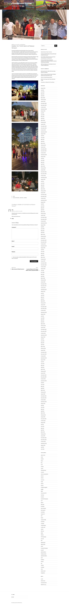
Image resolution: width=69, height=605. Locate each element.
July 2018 (42, 270)
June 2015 (42, 340)
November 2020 (44, 219)
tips (41, 563)
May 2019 (42, 253)
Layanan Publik (43, 519)
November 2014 (43, 354)
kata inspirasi (43, 510)
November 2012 (43, 397)
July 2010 (42, 447)
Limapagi (42, 523)
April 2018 (42, 276)
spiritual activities (44, 555)
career (42, 468)
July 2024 (42, 135)
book (42, 464)
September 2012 (44, 401)
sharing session (43, 553)
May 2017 (42, 297)
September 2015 (44, 335)
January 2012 (43, 416)
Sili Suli (42, 79)
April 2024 (42, 141)
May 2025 (42, 116)
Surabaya (42, 559)
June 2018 (42, 272)
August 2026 (43, 88)
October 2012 (43, 399)
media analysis (43, 525)
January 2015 (43, 350)
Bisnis (42, 460)
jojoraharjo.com (22, 3)
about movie (43, 455)
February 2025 (43, 122)
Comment (14, 227)
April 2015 (42, 344)
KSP (41, 515)
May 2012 (42, 409)
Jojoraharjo (22, 44)
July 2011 (42, 424)
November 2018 (43, 264)
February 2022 (43, 190)
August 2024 (43, 133)
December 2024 (43, 126)
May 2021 (42, 207)
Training (42, 565)
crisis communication (44, 474)
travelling (42, 567)
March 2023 (43, 166)
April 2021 (42, 209)
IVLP (14, 196)
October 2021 (43, 198)
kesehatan (43, 512)
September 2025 (44, 109)
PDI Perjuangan (43, 536)
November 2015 (43, 331)
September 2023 (44, 154)
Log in (42, 578)
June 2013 (42, 384)
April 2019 (42, 255)
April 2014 (42, 367)
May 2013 (42, 386)
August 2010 (43, 445)
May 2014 (42, 365)
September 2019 (44, 245)
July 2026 (42, 90)
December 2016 (43, 306)
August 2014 (43, 359)
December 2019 (43, 240)
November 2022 (43, 173)
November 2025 (43, 105)
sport (42, 557)
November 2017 (43, 285)
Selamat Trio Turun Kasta (50, 82)
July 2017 (42, 293)
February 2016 (43, 325)
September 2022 (44, 177)
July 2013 (42, 382)
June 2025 (42, 114)
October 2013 (43, 378)
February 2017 (43, 302)
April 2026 (42, 95)
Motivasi (42, 531)
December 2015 (43, 329)
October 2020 (43, 221)
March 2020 (43, 234)
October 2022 (43, 175)
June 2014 (42, 363)
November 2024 (43, 128)
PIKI (41, 540)
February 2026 (43, 99)
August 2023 (43, 156)
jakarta (42, 502)
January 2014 (43, 373)
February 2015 (43, 348)
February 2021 (43, 213)
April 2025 (42, 118)
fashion (42, 483)
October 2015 (43, 333)
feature (42, 485)
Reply (13, 218)
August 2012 (43, 403)
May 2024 (42, 139)
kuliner (42, 517)
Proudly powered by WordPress (16, 602)
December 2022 (43, 171)
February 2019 (43, 259)
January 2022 (43, 192)
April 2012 (42, 411)
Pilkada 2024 (43, 542)
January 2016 (43, 327)
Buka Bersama (16, 197)
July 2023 (42, 158)
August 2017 (43, 291)
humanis (42, 496)
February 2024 (43, 145)
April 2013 (42, 388)
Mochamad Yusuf (44, 71)
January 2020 (43, 238)
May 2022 (42, 185)
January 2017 (43, 304)
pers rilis (42, 538)
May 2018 (42, 274)
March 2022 (43, 188)
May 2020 (42, 230)
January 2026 (43, 101)
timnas (25, 197)
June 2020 (42, 228)
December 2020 (44, 217)
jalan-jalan (42, 504)
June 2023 (42, 160)
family (42, 481)
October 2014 (43, 356)
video (42, 569)
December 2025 (43, 103)
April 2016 (42, 321)
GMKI (42, 491)
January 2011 (43, 435)
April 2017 (42, 299)
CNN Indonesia (43, 470)
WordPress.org (43, 584)
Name (13, 241)
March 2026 (43, 97)
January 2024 (43, 147)
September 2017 (44, 289)
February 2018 (43, 280)
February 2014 (43, 371)
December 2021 (43, 194)
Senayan (21, 197)
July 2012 (42, 405)
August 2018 (43, 268)
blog (41, 462)
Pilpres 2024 (43, 544)
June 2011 (42, 426)
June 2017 (42, 295)
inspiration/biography (44, 498)
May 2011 (42, 428)
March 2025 (43, 120)
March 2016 (43, 323)
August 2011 (43, 422)
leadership (42, 521)
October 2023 (43, 152)
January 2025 (43, 124)
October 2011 (43, 420)
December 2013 (43, 375)
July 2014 (42, 361)
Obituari (42, 534)
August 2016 (43, 314)
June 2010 (42, 449)
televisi (42, 561)
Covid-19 (42, 472)
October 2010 (43, 441)
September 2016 (44, 312)
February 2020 (43, 236)
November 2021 (43, 196)
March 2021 (43, 211)
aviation (42, 458)
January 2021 (43, 215)
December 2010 (43, 437)
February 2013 (43, 392)
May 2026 (42, 93)
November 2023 (43, 150)
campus (42, 466)
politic (42, 546)
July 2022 (42, 181)
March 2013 (43, 390)
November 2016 (43, 308)
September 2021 (44, 200)
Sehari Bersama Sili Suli (48, 77)
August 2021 (43, 202)
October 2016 (43, 310)
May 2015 (42, 342)
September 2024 (44, 131)
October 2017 (43, 287)
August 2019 (43, 247)
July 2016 (42, 316)
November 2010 (43, 439)
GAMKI (42, 489)
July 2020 (42, 226)
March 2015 (43, 346)
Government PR (43, 493)
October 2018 (43, 266)
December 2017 (43, 283)
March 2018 (43, 278)
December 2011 (43, 418)
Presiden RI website (44, 548)
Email (13, 246)
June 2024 (42, 137)
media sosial (43, 527)
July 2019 (42, 249)
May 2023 (42, 162)
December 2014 (43, 352)
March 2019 (43, 257)
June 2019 (42, 251)
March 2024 (43, 143)
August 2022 (43, 179)
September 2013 (44, 380)
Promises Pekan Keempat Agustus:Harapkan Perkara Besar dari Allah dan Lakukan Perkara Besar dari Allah (49, 61)
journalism (42, 506)
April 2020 (42, 232)
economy (42, 479)
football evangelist (44, 487)
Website (13, 251)
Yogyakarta (43, 572)
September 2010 (44, 443)
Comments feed (43, 582)
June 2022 (42, 183)
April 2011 (42, 430)
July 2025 (42, 112)
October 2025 (43, 107)
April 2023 (42, 164)
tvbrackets (43, 82)
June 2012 (42, 407)
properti (42, 550)
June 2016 (42, 318)
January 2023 (43, 169)
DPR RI (42, 477)
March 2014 (43, 369)
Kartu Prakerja (43, 508)
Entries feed (43, 580)
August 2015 (43, 337)
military (42, 529)
